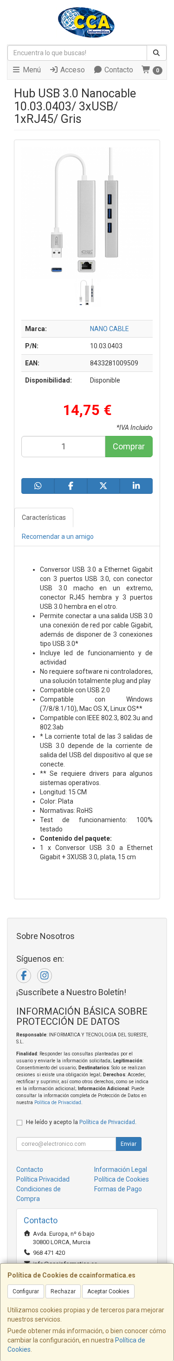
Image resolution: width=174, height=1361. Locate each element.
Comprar (129, 446)
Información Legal (120, 1169)
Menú (31, 69)
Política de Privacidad (57, 1102)
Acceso (71, 69)
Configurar (26, 1291)
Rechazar (63, 1291)
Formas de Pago (118, 1189)
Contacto (118, 69)
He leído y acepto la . (81, 1121)
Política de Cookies (121, 1179)
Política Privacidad (43, 1179)
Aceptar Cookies (108, 1291)
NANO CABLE (109, 328)
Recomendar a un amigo (58, 536)
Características (44, 517)
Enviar (128, 1144)
